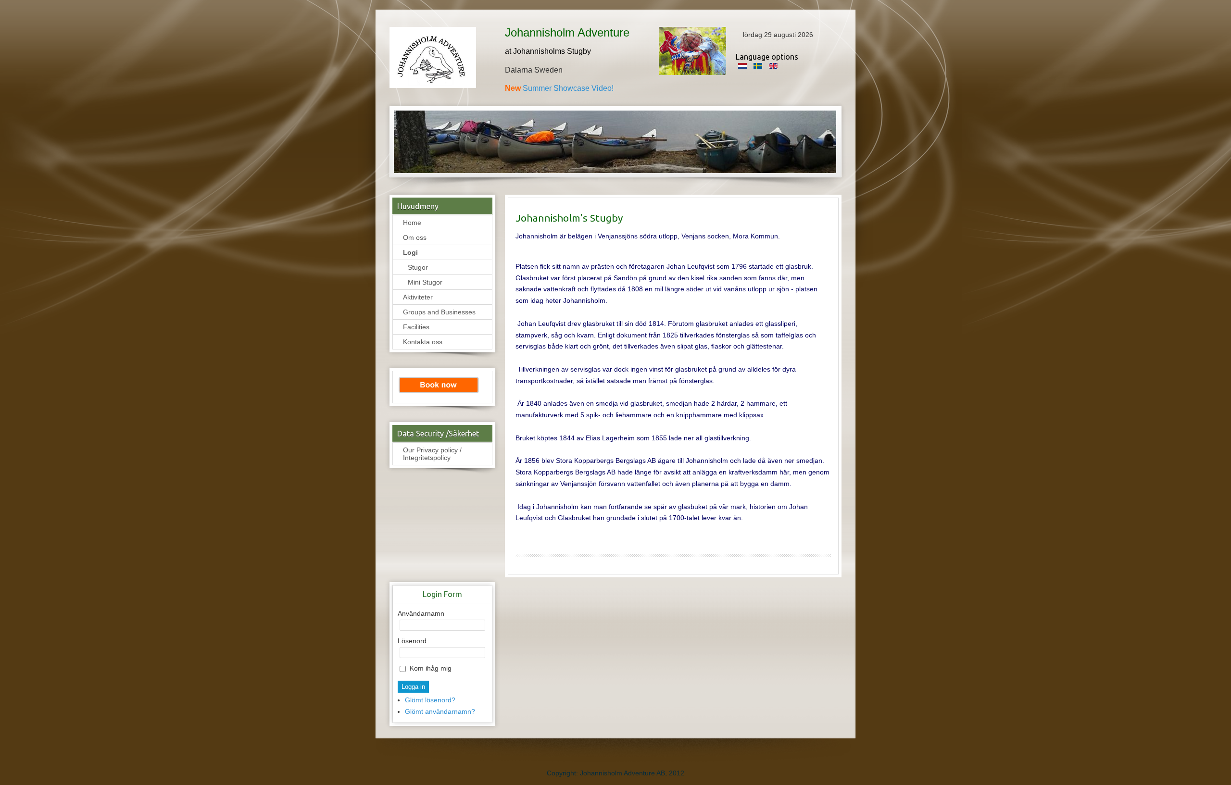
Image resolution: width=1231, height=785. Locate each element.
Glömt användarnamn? (440, 711)
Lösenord (412, 641)
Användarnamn (421, 613)
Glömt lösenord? (430, 700)
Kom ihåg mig (431, 668)
